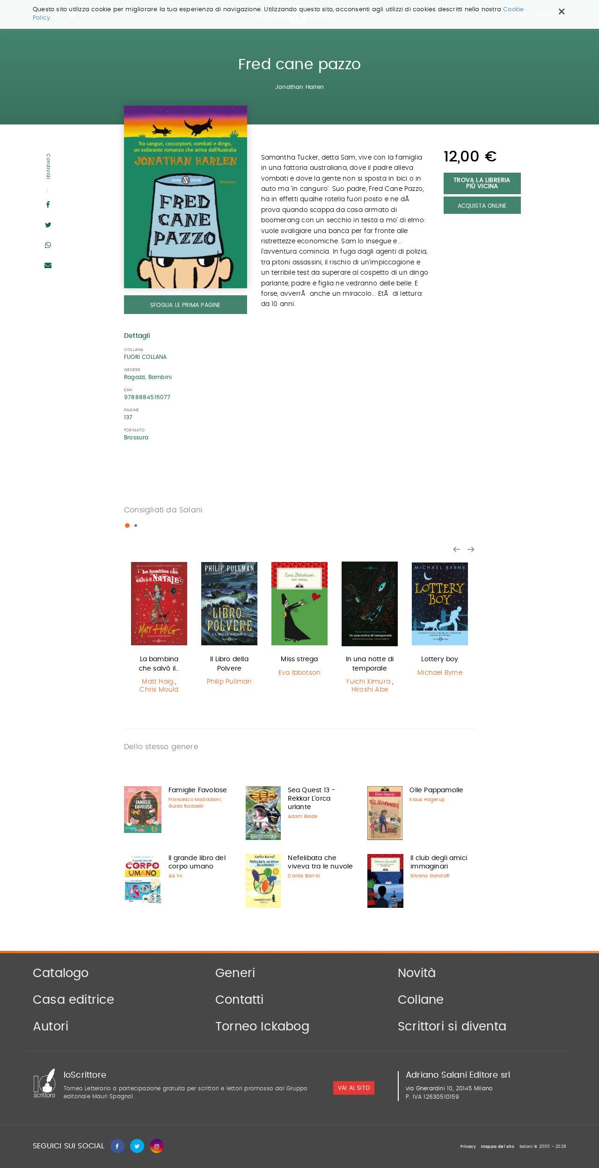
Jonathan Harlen (299, 87)
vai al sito (354, 1088)
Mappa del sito (497, 1147)
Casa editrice (74, 1000)
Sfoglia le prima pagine (185, 305)
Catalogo (61, 973)
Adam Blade (303, 816)
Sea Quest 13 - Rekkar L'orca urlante (312, 798)
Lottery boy (439, 659)
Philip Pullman (229, 682)
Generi (235, 973)
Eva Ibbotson (299, 673)
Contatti (239, 1000)
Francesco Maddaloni (194, 799)
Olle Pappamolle (436, 790)
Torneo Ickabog (262, 1027)
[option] (159, 629)
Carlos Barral (304, 876)
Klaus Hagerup (427, 799)
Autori (50, 1027)
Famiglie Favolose (197, 790)
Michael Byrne (439, 673)
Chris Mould (158, 689)
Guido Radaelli (185, 806)
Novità (417, 973)
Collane (421, 1000)
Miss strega (299, 659)
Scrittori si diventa (452, 1027)
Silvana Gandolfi (429, 876)
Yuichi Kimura (368, 682)
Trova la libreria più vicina (481, 183)
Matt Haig (157, 682)
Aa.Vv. (175, 876)
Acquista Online (482, 206)
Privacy (467, 1147)
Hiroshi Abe (369, 689)
